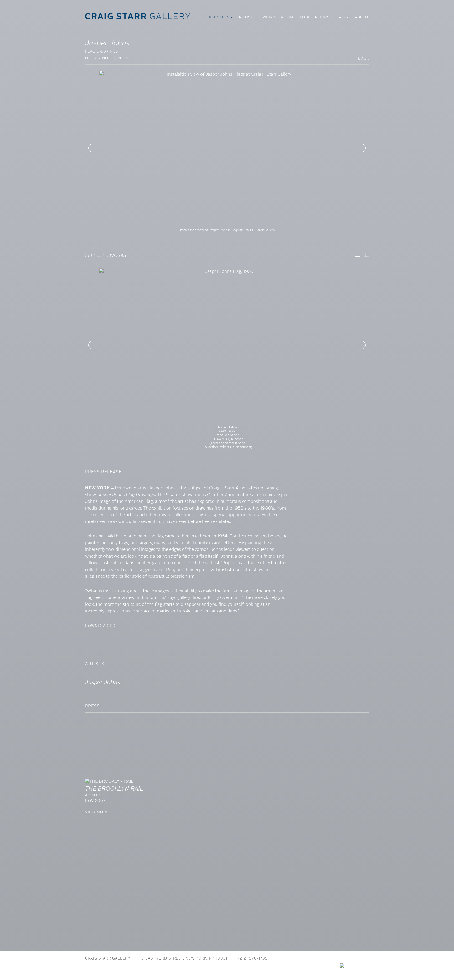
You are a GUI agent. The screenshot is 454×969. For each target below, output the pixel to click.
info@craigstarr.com (303, 958)
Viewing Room (277, 17)
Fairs (342, 17)
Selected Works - (357, 255)
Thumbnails (366, 255)
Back (363, 58)
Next (364, 148)
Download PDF (101, 626)
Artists (247, 17)
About (361, 17)
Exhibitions (219, 17)
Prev (89, 148)
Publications (315, 17)
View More (97, 812)
